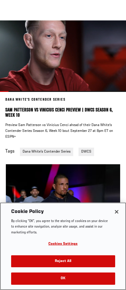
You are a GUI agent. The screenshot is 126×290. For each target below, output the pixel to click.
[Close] (116, 211)
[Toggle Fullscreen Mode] (114, 95)
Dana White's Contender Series (47, 152)
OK (63, 278)
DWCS (86, 152)
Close (115, 31)
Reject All (63, 261)
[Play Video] (63, 56)
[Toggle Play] (12, 95)
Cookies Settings (63, 244)
